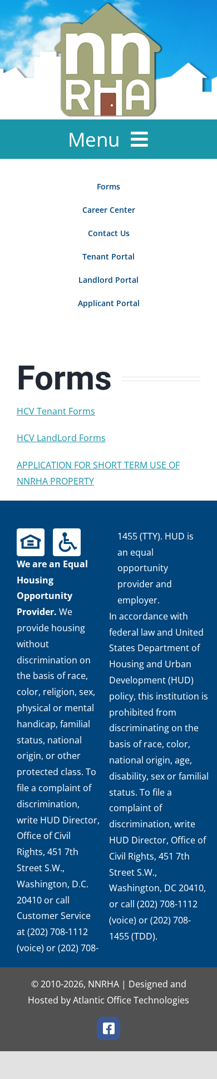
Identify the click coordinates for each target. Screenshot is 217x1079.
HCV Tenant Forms (56, 411)
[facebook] (108, 1028)
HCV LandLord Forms (61, 438)
